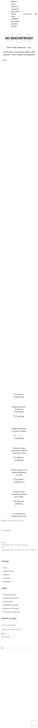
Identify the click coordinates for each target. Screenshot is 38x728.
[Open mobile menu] (7, 14)
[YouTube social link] (7, 556)
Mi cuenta (6, 578)
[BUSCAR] (34, 60)
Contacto (6, 575)
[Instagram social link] (5, 556)
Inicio (5, 568)
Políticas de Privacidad (11, 608)
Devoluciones (8, 601)
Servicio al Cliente (9, 595)
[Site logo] (15, 14)
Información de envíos (10, 598)
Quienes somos (8, 571)
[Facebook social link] (2, 556)
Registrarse (7, 581)
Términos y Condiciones (11, 612)
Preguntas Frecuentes (10, 605)
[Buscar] (2, 14)
